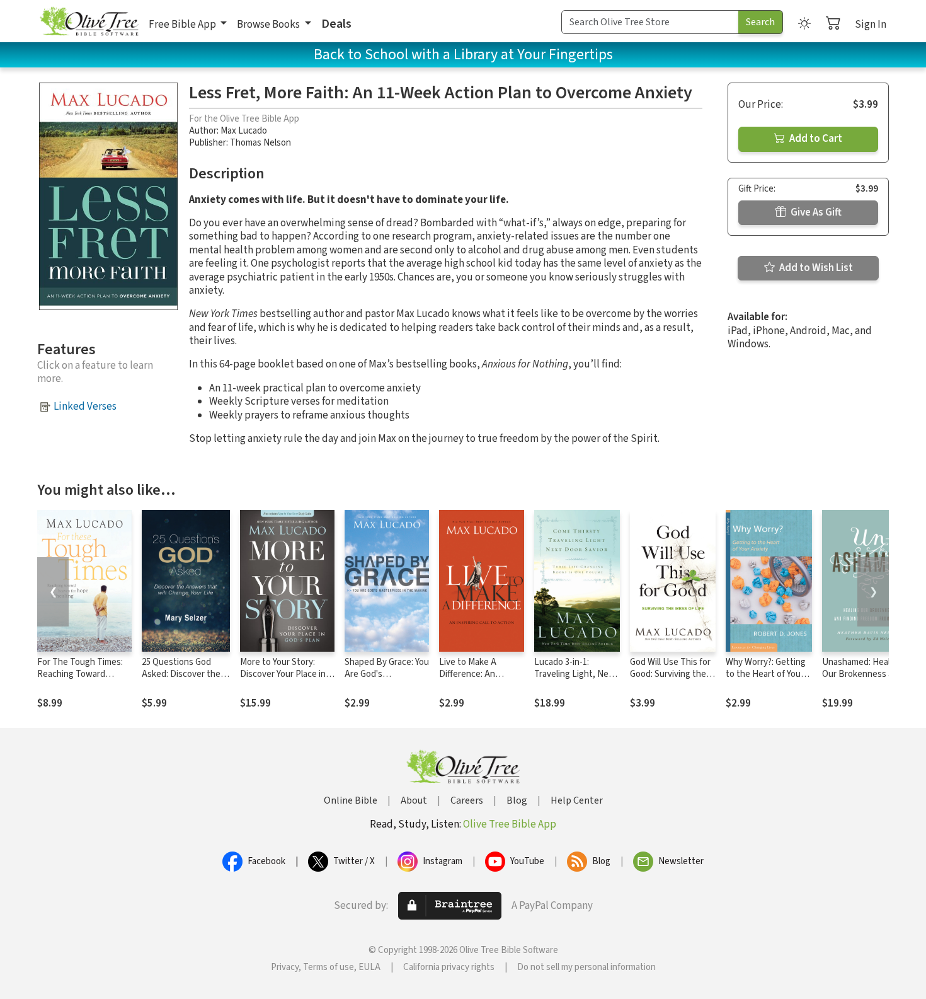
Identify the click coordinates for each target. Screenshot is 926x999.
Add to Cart (814, 138)
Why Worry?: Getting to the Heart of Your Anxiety (766, 674)
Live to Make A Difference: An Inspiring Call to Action (469, 680)
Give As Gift (815, 212)
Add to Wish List (815, 267)
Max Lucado (243, 130)
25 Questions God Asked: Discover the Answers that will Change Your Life (181, 680)
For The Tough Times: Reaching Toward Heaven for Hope (80, 674)
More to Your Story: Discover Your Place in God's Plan (283, 674)
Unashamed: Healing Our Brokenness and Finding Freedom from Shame (865, 680)
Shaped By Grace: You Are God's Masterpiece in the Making (387, 680)
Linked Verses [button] (85, 406)
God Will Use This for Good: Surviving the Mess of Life (670, 674)
